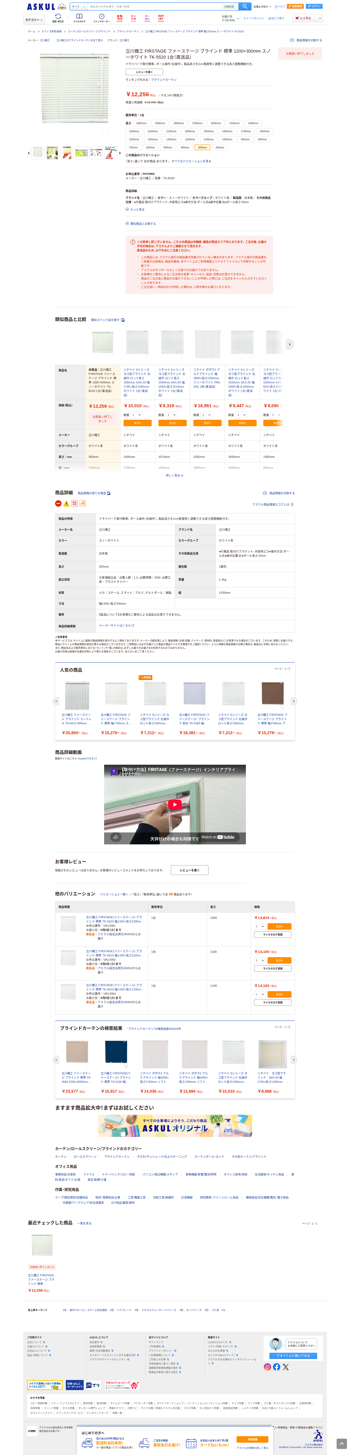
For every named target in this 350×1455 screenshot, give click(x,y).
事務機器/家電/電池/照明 (201, 1174)
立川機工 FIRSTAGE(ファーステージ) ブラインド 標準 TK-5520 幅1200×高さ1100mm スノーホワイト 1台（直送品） (114, 954)
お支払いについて (37, 1350)
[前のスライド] (28, 153)
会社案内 (94, 1342)
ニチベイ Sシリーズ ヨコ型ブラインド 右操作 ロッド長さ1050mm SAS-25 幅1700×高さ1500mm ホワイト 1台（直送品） (137, 382)
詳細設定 (229, 6)
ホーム (31, 31)
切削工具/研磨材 (163, 1197)
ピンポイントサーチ (98, 1413)
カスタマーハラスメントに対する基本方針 (113, 1355)
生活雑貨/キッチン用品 (269, 1174)
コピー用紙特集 (38, 1403)
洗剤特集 (35, 1408)
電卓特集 (88, 1403)
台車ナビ (132, 1408)
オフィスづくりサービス (69, 1413)
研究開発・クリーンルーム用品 (219, 1197)
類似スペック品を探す (105, 319)
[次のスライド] (119, 153)
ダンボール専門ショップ (91, 1408)
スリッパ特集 (51, 1408)
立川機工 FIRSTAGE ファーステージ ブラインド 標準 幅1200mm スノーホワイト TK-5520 (194, 31)
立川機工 (45, 40)
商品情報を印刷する (309, 40)
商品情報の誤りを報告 (92, 493)
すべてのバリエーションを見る (191, 161)
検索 (245, 6)
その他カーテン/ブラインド (249, 1156)
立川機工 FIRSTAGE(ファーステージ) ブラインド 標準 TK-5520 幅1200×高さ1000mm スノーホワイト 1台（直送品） (114, 920)
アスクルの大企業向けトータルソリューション (232, 1361)
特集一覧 (117, 1413)
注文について (34, 1342)
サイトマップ (156, 1342)
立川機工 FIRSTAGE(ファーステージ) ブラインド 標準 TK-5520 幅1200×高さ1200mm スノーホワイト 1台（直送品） (114, 987)
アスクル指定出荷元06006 (115, 934)
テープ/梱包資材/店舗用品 (71, 1197)
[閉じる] (273, 1426)
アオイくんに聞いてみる (293, 1355)
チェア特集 (238, 1403)
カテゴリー (32, 19)
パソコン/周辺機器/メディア (160, 1174)
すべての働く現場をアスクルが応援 (160, 1408)
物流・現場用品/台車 (107, 1197)
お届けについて (35, 1346)
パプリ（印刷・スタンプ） (220, 1346)
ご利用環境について (160, 1355)
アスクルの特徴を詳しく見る (252, 1448)
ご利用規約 (155, 1346)
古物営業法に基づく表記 (162, 1363)
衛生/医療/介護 (97, 1179)
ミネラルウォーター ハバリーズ (159, 1310)
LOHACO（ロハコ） (218, 1342)
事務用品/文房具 (65, 1174)
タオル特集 (68, 1408)
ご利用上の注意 (157, 1359)
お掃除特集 (305, 1403)
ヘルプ (281, 6)
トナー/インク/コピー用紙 (118, 1174)
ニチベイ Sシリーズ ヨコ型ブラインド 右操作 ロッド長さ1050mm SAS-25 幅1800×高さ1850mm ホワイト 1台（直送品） (241, 382)
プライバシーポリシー (161, 1350)
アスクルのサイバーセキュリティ (108, 1359)
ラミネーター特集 (143, 1403)
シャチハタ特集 (249, 1408)
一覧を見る (84, 1223)
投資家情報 (96, 1346)
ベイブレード (124, 1310)
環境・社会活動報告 (100, 1350)
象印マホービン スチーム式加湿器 (88, 1310)
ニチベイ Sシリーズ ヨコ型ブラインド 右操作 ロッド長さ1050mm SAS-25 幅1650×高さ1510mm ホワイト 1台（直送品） (171, 382)
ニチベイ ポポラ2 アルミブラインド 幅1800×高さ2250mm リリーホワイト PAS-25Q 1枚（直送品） (207, 378)
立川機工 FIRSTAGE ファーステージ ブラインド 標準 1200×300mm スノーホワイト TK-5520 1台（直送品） (41, 1280)
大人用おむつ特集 (209, 1408)
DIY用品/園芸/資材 (123, 1202)
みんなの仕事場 (216, 1350)
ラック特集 (254, 1403)
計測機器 (187, 1197)
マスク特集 (190, 1408)
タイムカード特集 (120, 1403)
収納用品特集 (230, 1408)
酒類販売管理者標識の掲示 (163, 1368)
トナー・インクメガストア (65, 1403)
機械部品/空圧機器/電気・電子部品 (267, 1197)
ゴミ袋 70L (219, 1310)
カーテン (60, 1156)
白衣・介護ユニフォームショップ (280, 1408)
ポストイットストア (41, 1413)
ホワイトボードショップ (170, 1403)
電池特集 (101, 1403)
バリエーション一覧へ (114, 894)
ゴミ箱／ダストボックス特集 (279, 1403)
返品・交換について (37, 1355)
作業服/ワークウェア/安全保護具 (83, 1202)
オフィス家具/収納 (52, 31)
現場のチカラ (116, 1408)
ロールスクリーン (85, 1156)
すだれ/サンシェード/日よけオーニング (162, 1156)
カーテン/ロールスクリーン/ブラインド (89, 31)
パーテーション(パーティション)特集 (207, 1403)
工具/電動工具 (137, 1197)
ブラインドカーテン (128, 31)
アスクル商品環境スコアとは (270, 504)
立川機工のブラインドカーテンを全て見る (80, 40)
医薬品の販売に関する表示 (163, 1372)
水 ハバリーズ (194, 1310)
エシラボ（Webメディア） (221, 1355)
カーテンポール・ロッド (209, 1156)
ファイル (89, 1174)
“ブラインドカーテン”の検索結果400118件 (154, 1028)
